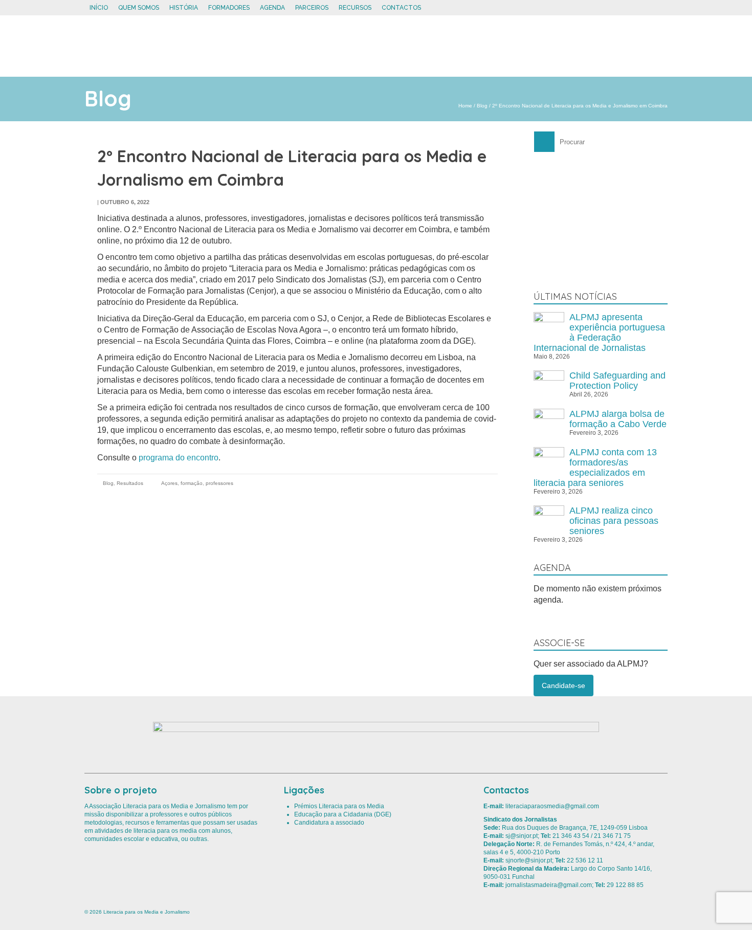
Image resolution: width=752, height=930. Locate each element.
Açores (169, 483)
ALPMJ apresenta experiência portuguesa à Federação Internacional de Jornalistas (599, 332)
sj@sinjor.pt (521, 835)
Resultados (130, 483)
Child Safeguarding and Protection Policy (617, 380)
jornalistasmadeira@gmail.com (548, 885)
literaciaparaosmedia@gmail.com (552, 806)
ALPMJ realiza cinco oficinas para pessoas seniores (613, 520)
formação (192, 483)
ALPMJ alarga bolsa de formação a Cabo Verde (618, 419)
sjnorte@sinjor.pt (528, 860)
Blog (108, 483)
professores (219, 483)
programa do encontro (178, 457)
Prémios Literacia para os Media (339, 806)
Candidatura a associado (329, 822)
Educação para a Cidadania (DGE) (342, 814)
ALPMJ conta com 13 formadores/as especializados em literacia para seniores (595, 467)
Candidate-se (563, 685)
